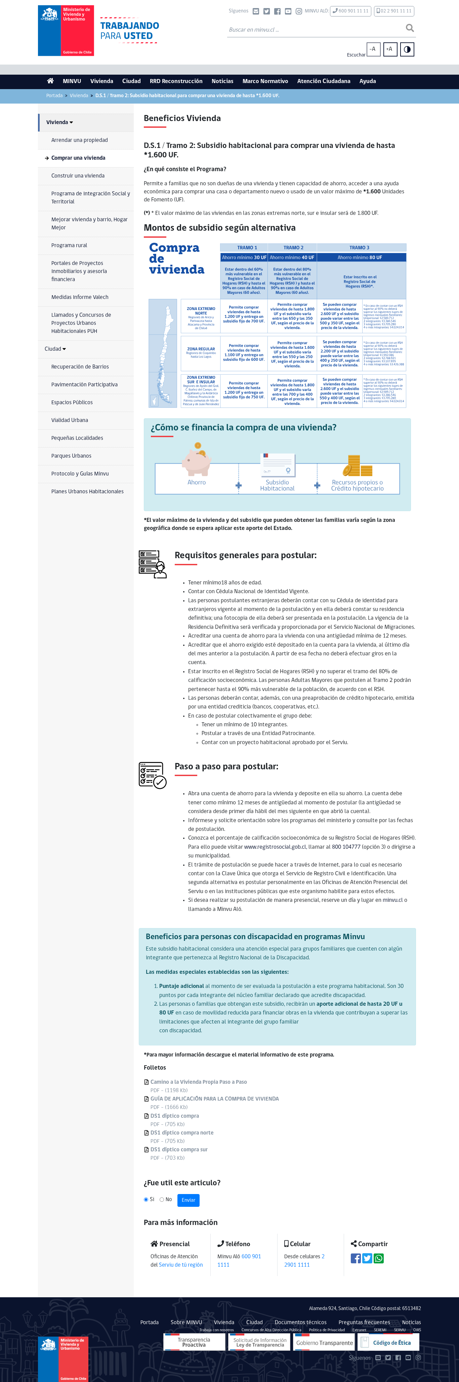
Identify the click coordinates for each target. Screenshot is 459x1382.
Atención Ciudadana (323, 82)
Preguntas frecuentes (364, 1323)
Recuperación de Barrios (80, 367)
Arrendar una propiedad (79, 140)
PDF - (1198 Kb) (199, 1086)
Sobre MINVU (186, 1323)
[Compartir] (356, 1261)
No (169, 1199)
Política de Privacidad (327, 1330)
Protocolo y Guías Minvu (80, 474)
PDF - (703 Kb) (179, 1154)
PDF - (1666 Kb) (215, 1103)
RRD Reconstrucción (176, 82)
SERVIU (400, 1330)
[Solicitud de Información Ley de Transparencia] (259, 1341)
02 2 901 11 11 (396, 11)
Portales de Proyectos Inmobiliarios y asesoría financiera (79, 271)
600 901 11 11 (353, 11)
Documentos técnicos (301, 1323)
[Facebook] (277, 12)
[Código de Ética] (388, 1341)
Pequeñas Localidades (77, 438)
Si (152, 1199)
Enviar (188, 1200)
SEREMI (380, 1330)
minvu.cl (393, 900)
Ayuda (368, 82)
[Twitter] (266, 12)
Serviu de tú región (181, 1265)
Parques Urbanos (71, 456)
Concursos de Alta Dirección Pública (271, 1330)
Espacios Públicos (72, 403)
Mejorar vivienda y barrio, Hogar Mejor (89, 224)
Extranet (359, 1330)
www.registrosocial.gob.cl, (275, 847)
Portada (54, 96)
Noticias (223, 82)
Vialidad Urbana (69, 420)
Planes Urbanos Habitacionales (87, 492)
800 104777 (346, 847)
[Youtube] (288, 12)
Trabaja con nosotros (217, 1330)
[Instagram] (299, 12)
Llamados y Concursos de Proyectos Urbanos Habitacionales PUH (81, 323)
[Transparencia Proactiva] (194, 1341)
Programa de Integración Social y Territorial (90, 198)
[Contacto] (256, 12)
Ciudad (131, 82)
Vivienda (101, 82)
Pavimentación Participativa (84, 385)
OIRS (417, 1330)
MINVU (72, 82)
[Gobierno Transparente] (324, 1341)
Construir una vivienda (78, 176)
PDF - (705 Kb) (175, 1120)
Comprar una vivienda (78, 158)
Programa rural (69, 245)
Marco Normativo (265, 82)
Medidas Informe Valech (80, 297)
